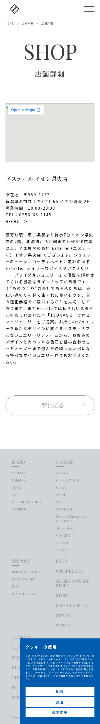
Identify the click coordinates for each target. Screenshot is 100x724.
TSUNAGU (64, 509)
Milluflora (19, 480)
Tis (58, 502)
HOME (10, 23)
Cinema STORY (67, 480)
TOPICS (63, 626)
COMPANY (21, 637)
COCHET (63, 535)
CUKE (16, 487)
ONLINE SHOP (69, 571)
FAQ (15, 586)
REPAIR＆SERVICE (26, 572)
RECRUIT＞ (17, 221)
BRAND (18, 462)
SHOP (61, 561)
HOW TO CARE (23, 579)
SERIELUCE (20, 509)
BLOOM (62, 542)
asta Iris (62, 473)
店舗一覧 (27, 23)
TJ (13, 494)
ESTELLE (19, 473)
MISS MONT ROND (26, 502)
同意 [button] (60, 691)
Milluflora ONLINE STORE (72, 583)
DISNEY (62, 550)
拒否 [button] (60, 702)
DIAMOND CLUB (25, 593)
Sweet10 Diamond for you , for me (72, 518)
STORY (62, 596)
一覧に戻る (50, 405)
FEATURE (65, 462)
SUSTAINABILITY (72, 606)
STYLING (64, 616)
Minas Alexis (65, 528)
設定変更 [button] (60, 712)
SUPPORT (21, 561)
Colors (61, 487)
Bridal (60, 494)
